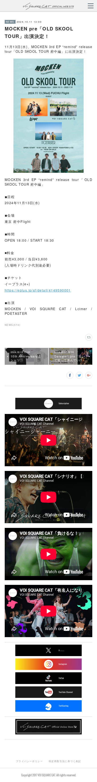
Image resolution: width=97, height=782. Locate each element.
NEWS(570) (12, 325)
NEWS (10, 21)
